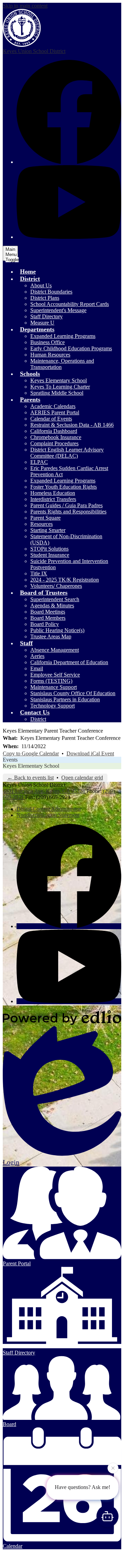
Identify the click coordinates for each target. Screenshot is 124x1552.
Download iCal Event (90, 753)
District (38, 719)
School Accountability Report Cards (69, 304)
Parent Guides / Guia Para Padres (66, 505)
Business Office (47, 342)
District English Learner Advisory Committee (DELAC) (67, 453)
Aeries (37, 656)
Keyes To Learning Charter (60, 387)
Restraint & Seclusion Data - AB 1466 (72, 425)
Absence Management (54, 650)
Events (10, 760)
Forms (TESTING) (51, 681)
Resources (41, 524)
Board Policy (44, 624)
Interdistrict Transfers (53, 499)
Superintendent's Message (58, 310)
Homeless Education (52, 493)
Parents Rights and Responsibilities (68, 511)
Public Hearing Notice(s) (57, 630)
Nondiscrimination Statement (48, 815)
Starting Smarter (47, 530)
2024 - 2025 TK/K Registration (64, 580)
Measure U (42, 323)
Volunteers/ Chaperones (56, 586)
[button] (30, 278)
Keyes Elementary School (58, 380)
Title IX (38, 573)
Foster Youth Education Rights (63, 487)
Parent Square (45, 518)
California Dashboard (53, 431)
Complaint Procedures (54, 443)
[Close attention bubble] (112, 1468)
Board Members (47, 618)
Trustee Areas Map (50, 636)
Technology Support (52, 706)
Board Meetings (47, 612)
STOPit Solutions (49, 549)
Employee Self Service (55, 675)
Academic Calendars (52, 406)
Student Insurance (49, 555)
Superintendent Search (54, 599)
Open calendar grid (82, 777)
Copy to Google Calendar (31, 753)
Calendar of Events (51, 419)
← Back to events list (30, 777)
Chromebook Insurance (55, 437)
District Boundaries (51, 292)
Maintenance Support (53, 687)
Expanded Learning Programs (62, 336)
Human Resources (50, 355)
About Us (41, 285)
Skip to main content (25, 6)
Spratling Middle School (56, 393)
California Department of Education (69, 662)
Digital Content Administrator (49, 809)
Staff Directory (46, 316)
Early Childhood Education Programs (71, 348)
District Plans (44, 298)
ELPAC (39, 462)
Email (36, 668)
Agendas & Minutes (52, 605)
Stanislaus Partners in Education (65, 699)
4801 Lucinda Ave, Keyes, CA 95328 (44, 791)
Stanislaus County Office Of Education (72, 693)
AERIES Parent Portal (54, 412)
